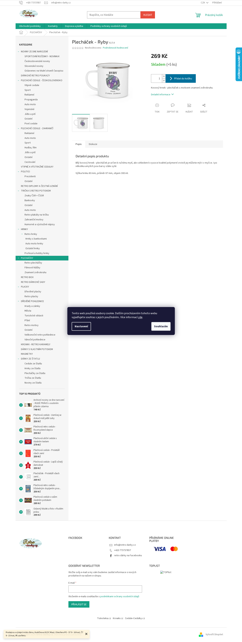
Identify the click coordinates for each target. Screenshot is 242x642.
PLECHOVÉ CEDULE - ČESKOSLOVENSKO (41, 80)
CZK (203, 2)
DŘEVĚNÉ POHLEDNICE (32, 301)
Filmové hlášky (32, 267)
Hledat (147, 14)
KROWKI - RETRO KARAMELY (35, 344)
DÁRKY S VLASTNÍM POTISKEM (37, 349)
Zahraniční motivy (34, 219)
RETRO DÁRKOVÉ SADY (33, 282)
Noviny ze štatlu (33, 383)
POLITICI (25, 171)
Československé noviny (37, 61)
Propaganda (31, 99)
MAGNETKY (27, 354)
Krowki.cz (118, 618)
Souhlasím (161, 326)
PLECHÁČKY (27, 258)
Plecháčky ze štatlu (35, 373)
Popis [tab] (79, 144)
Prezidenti (30, 176)
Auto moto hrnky (34, 243)
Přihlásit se (79, 604)
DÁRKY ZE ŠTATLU (30, 359)
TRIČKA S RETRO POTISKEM (36, 191)
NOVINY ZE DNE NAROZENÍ (34, 51)
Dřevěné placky (33, 291)
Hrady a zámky (32, 306)
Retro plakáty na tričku (37, 215)
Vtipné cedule (32, 85)
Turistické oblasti (34, 315)
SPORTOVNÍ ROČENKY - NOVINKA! (42, 56)
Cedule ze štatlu (33, 363)
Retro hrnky (31, 234)
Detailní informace (160, 94)
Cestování (30, 162)
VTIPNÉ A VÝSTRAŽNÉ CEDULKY (37, 167)
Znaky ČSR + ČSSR (34, 195)
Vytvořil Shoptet (214, 634)
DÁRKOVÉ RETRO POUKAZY (35, 75)
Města (28, 311)
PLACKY (25, 287)
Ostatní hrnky (32, 248)
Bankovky (30, 200)
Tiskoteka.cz (104, 618)
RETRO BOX (27, 277)
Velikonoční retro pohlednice (40, 335)
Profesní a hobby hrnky (37, 253)
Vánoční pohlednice (35, 339)
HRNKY (24, 229)
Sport (28, 90)
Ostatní (28, 119)
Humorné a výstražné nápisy (40, 224)
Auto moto (30, 104)
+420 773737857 (122, 550)
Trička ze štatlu (33, 378)
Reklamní (29, 95)
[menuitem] (30, 26)
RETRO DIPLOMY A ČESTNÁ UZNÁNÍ (39, 186)
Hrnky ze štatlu (32, 368)
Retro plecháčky (33, 263)
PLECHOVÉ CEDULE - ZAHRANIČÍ (37, 128)
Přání (27, 320)
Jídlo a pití (30, 114)
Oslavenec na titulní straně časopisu (44, 71)
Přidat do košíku (183, 78)
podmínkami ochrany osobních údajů (119, 596)
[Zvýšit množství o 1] (164, 76)
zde (140, 317)
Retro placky (31, 296)
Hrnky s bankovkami (36, 239)
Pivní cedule (31, 123)
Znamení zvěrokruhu (35, 272)
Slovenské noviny (34, 66)
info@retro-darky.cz (125, 545)
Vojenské (29, 109)
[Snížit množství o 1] (164, 80)
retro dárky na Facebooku (128, 555)
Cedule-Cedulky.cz (135, 618)
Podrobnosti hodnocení (115, 48)
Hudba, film (31, 147)
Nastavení (81, 326)
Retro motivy (32, 325)
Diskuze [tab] (93, 144)
